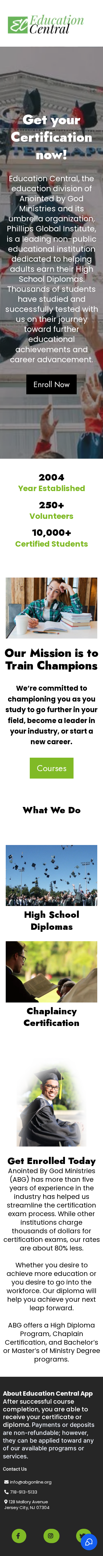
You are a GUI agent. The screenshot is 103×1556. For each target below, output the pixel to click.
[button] (97, 23)
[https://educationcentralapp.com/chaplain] (51, 971)
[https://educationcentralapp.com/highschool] (51, 875)
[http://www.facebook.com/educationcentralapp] (19, 1536)
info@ (16, 1482)
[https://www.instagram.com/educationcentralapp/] (51, 1536)
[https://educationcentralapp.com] (46, 23)
